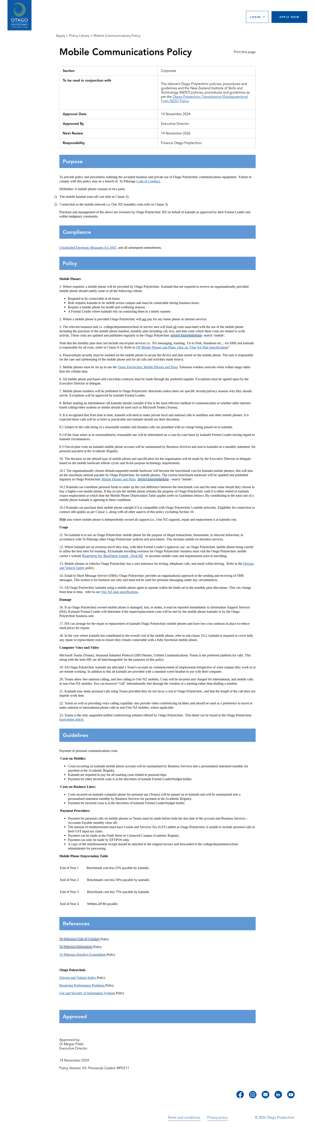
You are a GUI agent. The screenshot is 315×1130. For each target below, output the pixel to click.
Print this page (245, 52)
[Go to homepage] (20, 15)
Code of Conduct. (148, 181)
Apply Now (289, 17)
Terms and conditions (184, 1117)
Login (255, 17)
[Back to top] (310, 1123)
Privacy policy (217, 1117)
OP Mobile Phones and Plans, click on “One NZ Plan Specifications (182, 347)
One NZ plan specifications (119, 592)
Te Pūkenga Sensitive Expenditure (83, 954)
